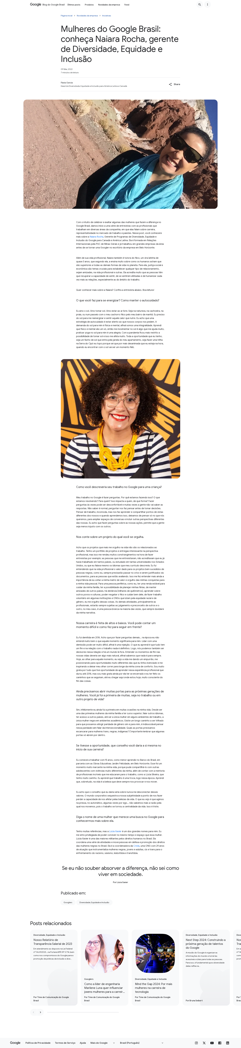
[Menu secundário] (207, 4)
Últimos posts (73, 4)
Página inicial (66, 15)
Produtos (89, 4)
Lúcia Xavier (115, 831)
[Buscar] (199, 4)
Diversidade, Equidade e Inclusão (94, 902)
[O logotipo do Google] (15, 1043)
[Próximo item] (40, 1012)
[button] (174, 84)
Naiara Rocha (96, 236)
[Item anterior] (33, 1012)
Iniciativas (106, 15)
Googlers (68, 902)
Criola (136, 846)
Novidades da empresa (109, 4)
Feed (126, 4)
